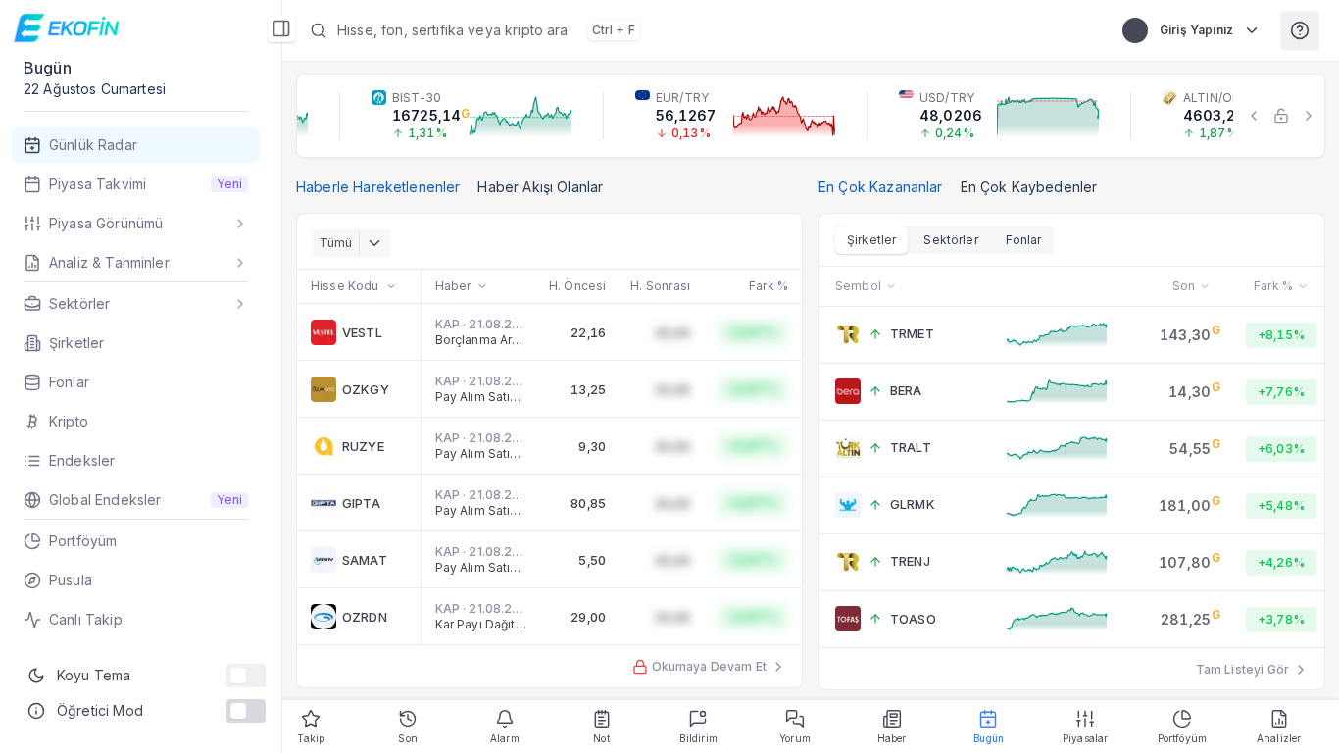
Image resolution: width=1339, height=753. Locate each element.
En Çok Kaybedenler (1029, 186)
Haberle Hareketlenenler (378, 186)
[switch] (246, 675)
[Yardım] (1299, 30)
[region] (810, 116)
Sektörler (950, 239)
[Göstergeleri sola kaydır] (1254, 116)
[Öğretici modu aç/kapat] (246, 711)
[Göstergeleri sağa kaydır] (1308, 116)
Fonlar (1024, 239)
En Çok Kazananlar (880, 186)
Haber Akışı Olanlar (540, 186)
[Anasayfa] (69, 28)
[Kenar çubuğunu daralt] (281, 28)
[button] (696, 30)
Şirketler (871, 239)
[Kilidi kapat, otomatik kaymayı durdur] (1281, 116)
